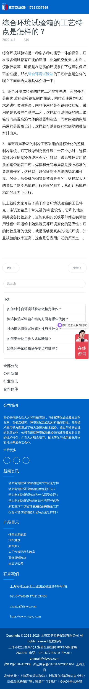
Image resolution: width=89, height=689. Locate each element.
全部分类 (10, 366)
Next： (77, 268)
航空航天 (14, 546)
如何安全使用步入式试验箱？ (29, 339)
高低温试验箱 (17, 557)
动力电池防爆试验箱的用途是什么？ (32, 489)
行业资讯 (10, 381)
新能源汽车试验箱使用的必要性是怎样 (33, 506)
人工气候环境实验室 (21, 552)
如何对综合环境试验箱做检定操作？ (34, 309)
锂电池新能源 (17, 534)
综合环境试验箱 (40, 74)
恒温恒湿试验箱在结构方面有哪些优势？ (38, 319)
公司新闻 (10, 373)
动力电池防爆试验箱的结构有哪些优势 (33, 500)
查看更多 (9, 450)
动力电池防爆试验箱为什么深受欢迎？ (33, 494)
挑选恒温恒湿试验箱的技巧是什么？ (34, 329)
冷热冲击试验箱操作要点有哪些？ (32, 348)
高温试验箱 (15, 563)
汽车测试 (14, 540)
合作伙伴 (10, 389)
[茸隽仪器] (25, 7)
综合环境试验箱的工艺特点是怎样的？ (33, 512)
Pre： (11, 268)
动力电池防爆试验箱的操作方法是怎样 (33, 483)
